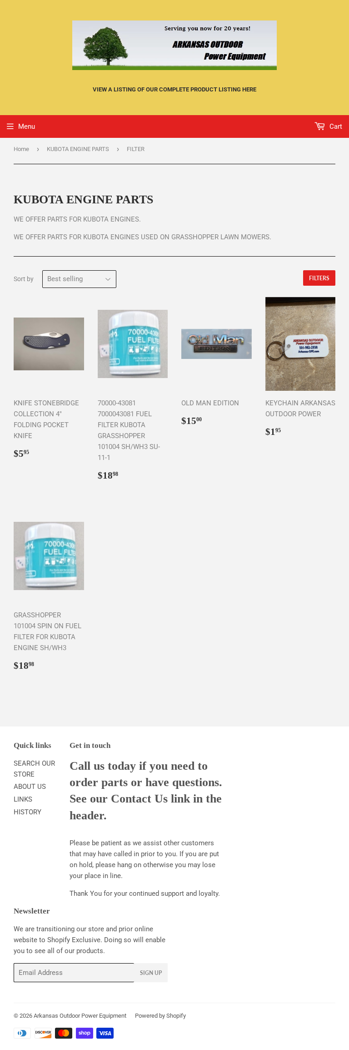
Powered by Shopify (160, 1015)
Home (21, 149)
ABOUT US (30, 786)
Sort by (24, 279)
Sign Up (151, 972)
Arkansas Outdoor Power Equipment (80, 1015)
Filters (319, 278)
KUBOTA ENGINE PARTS (78, 149)
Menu (26, 126)
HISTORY (27, 812)
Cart (335, 126)
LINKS (23, 799)
